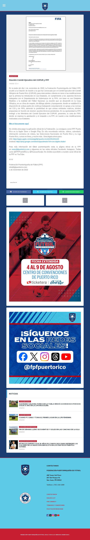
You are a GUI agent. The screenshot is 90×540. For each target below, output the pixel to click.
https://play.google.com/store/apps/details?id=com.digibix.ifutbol (41, 142)
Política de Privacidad (55, 509)
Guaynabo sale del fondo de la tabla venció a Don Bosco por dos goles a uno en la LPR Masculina (50, 404)
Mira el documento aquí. (19, 124)
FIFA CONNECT (51, 501)
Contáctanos (52, 494)
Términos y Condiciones (56, 505)
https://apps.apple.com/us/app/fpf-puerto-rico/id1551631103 (36, 139)
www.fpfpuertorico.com (21, 149)
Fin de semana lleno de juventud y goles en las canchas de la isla (49, 429)
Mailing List (51, 498)
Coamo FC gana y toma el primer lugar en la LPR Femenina (45, 417)
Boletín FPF (13, 182)
